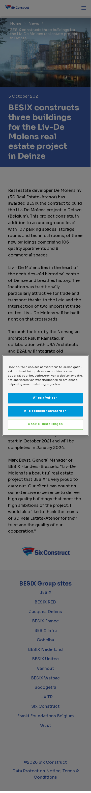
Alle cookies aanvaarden (45, 411)
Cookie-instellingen (45, 424)
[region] (45, 395)
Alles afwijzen (45, 398)
